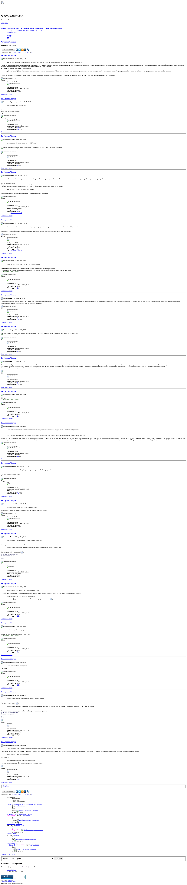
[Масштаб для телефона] (8, 26)
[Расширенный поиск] (2, 26)
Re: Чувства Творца (8, 55)
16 (10, 845)
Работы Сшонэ (21, 806)
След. (7, 786)
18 (14, 845)
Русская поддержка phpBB (9, 881)
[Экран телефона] (10, 26)
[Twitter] (19, 49)
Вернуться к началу (6, 94)
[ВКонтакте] (16, 49)
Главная (3, 28)
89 (17, 318)
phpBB (10, 880)
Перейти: (5, 858)
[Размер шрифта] (5, 26)
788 (18, 493)
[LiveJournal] (28, 49)
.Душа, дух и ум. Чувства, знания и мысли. (19, 814)
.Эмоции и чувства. (12, 843)
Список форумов (11, 31)
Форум (46, 28)
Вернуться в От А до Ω (8, 854)
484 (18, 492)
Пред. (4, 786)
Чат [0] (9, 37)
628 (18, 127)
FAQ (8, 38)
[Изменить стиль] (13, 26)
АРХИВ (32, 31)
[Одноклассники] (22, 49)
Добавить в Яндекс (56, 28)
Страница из (16, 52)
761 (18, 129)
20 (18, 91)
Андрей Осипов (26, 815)
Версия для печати (12, 32)
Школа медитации (13, 28)
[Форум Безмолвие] (6, 11)
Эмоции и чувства (12, 833)
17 (12, 845)
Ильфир (16, 835)
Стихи (32, 28)
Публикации (25, 28)
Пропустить (4, 23)
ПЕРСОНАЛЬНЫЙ (23, 31)
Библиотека (39, 28)
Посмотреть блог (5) (16, 213)
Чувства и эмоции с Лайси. (14, 824)
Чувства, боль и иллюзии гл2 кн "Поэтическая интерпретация (24, 804)
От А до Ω (39, 31)
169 (18, 319)
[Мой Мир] (25, 49)
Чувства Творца (8, 42)
